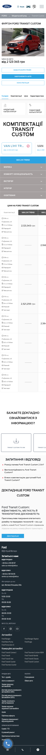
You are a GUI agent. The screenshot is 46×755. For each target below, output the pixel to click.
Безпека (8, 167)
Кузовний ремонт (8, 732)
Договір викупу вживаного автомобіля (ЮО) (11, 696)
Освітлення (9, 195)
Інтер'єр (8, 188)
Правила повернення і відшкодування (10, 720)
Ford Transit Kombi (31, 655)
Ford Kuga (28, 642)
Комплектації (16, 96)
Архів (4, 712)
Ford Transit (6, 655)
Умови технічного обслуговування (8, 702)
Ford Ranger (6, 639)
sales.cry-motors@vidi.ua (10, 565)
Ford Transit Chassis (32, 659)
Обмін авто (29, 681)
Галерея (5, 96)
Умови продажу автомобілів (7, 685)
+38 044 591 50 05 (8, 574)
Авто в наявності (8, 681)
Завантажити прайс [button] (22, 70)
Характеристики (37, 96)
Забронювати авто (23, 76)
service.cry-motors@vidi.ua (10, 576)
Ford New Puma (7, 642)
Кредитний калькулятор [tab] (10, 111)
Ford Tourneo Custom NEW (34, 652)
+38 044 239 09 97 (9, 563)
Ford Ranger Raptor (32, 639)
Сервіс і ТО (5, 729)
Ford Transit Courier (9, 662)
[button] (20, 6)
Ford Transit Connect (9, 652)
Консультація (23, 83)
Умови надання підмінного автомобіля (10, 707)
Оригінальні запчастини (10, 736)
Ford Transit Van (7, 659)
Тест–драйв (6, 677)
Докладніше (13, 536)
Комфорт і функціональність (18, 174)
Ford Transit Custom (32, 662)
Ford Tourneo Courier (9, 665)
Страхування (29, 677)
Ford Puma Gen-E (8, 645)
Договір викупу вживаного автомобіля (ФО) (11, 691)
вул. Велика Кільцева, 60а (11, 585)
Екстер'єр (8, 181)
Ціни (26, 96)
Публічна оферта (8, 716)
